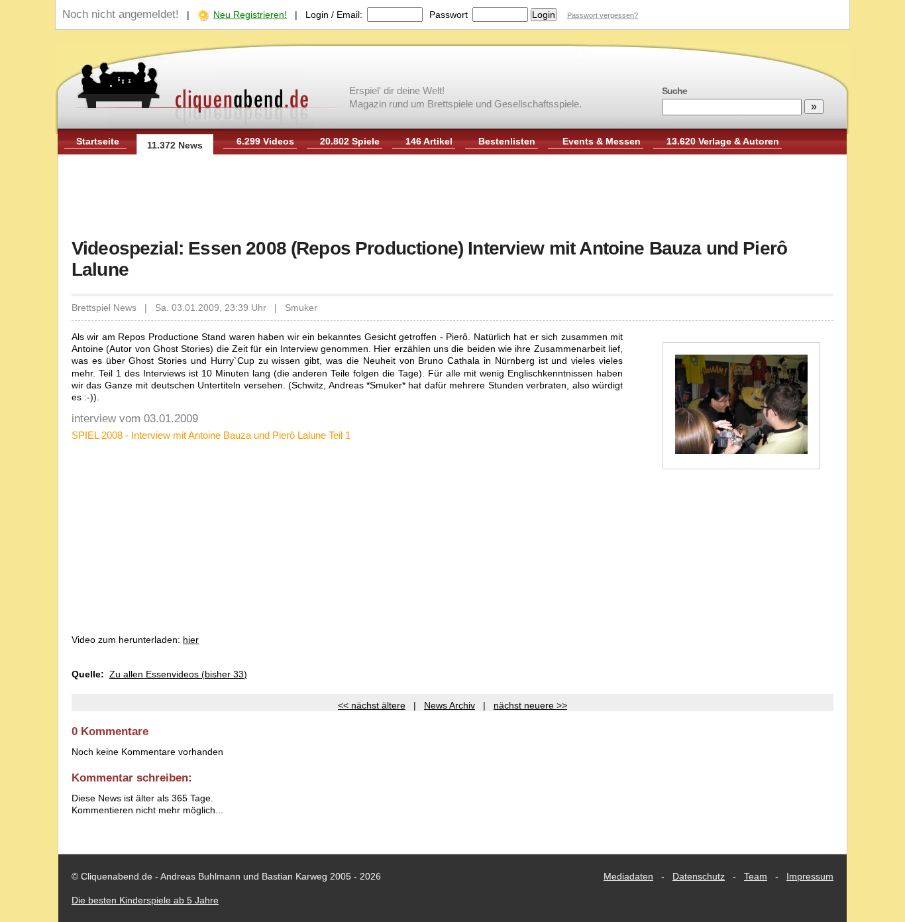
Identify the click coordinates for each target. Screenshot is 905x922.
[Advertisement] (452, 197)
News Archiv (449, 705)
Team (755, 876)
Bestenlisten (506, 141)
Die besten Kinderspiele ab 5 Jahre (145, 900)
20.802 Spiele (350, 141)
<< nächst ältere (371, 705)
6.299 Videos (265, 141)
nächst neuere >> (530, 705)
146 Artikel (428, 141)
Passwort (448, 14)
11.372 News (175, 145)
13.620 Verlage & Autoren (722, 141)
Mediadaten (628, 876)
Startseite (97, 141)
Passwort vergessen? (602, 15)
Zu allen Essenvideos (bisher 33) (178, 674)
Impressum (809, 876)
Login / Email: (333, 14)
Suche (674, 91)
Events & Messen (601, 141)
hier (191, 639)
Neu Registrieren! (250, 14)
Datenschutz (698, 876)
